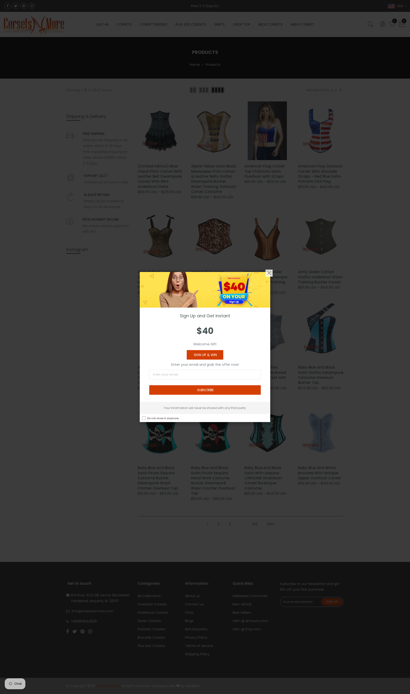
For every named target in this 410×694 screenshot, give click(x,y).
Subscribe (205, 390)
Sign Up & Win (205, 354)
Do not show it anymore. (163, 418)
